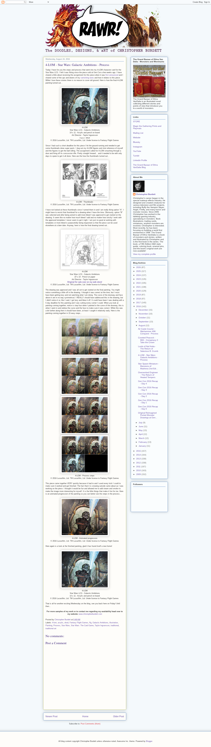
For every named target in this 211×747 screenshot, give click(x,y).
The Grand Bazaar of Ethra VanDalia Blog (145, 166)
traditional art (51, 628)
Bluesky (136, 142)
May (141, 430)
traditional (115, 625)
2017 (138, 302)
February (143, 442)
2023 (138, 279)
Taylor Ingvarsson (102, 625)
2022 (138, 283)
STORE (136, 121)
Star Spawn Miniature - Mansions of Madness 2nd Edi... (148, 366)
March (142, 438)
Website (136, 137)
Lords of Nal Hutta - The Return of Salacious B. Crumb (148, 348)
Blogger (149, 741)
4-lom (54, 623)
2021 (138, 287)
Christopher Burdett (145, 194)
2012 (138, 463)
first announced (112, 75)
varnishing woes (87, 78)
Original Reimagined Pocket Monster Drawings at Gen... (147, 415)
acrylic (60, 623)
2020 (138, 291)
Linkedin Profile (140, 160)
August (142, 325)
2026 (138, 267)
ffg (90, 623)
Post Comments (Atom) (90, 724)
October (143, 317)
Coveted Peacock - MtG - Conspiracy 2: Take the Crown (148, 340)
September (144, 321)
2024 (138, 275)
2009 (138, 474)
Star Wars (65, 625)
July (141, 422)
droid (66, 623)
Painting (49, 625)
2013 (138, 459)
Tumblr (136, 156)
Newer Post (51, 716)
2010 (138, 470)
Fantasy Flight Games (79, 623)
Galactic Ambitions (100, 623)
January (143, 446)
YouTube (137, 151)
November (144, 314)
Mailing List (138, 133)
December (144, 310)
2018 (138, 299)
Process (56, 625)
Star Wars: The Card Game (82, 625)
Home (85, 716)
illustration (113, 623)
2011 (138, 466)
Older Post (118, 716)
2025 (138, 271)
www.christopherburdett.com (90, 614)
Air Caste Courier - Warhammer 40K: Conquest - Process (148, 331)
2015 (138, 451)
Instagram (137, 147)
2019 (138, 295)
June (141, 426)
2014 (138, 455)
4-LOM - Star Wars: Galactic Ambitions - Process (148, 357)
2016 (138, 306)
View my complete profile (144, 254)
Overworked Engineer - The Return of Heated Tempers (148, 374)
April (141, 434)
